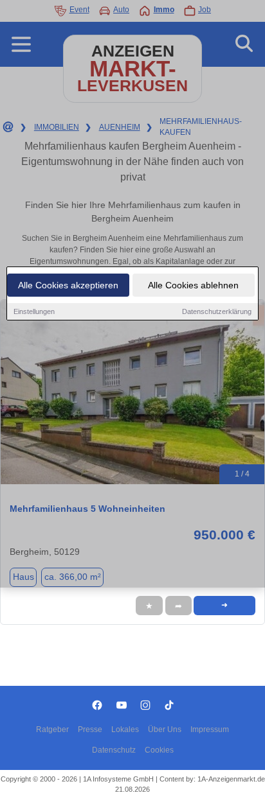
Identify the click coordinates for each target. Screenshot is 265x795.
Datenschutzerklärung (216, 311)
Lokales (125, 729)
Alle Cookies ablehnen (193, 285)
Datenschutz (114, 750)
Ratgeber (52, 729)
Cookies (159, 750)
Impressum (209, 729)
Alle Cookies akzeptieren (68, 285)
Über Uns (164, 729)
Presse (90, 729)
